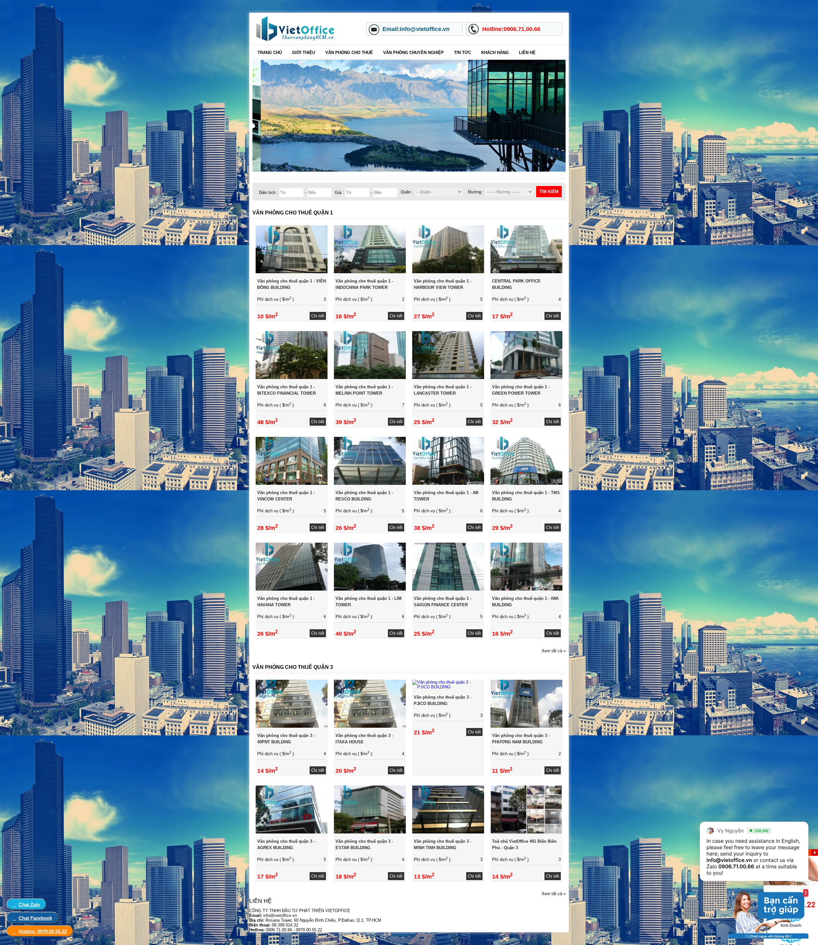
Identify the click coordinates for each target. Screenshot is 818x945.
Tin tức (462, 52)
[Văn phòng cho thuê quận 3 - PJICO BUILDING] (448, 687)
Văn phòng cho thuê (349, 52)
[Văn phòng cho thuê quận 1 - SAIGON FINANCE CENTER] (448, 589)
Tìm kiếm (549, 191)
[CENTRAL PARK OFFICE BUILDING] (526, 271)
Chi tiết (317, 316)
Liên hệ (527, 52)
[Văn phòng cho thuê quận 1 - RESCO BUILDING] (370, 483)
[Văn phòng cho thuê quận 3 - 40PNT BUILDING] (292, 726)
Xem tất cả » (554, 650)
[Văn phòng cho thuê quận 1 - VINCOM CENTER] (292, 483)
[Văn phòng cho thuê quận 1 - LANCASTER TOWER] (448, 377)
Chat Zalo (29, 904)
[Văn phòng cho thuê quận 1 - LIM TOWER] (370, 589)
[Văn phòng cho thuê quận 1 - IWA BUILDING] (526, 589)
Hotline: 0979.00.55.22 (43, 931)
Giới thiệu (303, 52)
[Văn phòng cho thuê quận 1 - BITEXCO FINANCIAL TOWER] (292, 377)
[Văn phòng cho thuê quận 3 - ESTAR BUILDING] (370, 832)
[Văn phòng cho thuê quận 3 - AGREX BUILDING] (292, 832)
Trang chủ (270, 52)
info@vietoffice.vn (729, 860)
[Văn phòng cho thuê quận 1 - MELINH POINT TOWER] (370, 377)
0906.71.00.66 (736, 866)
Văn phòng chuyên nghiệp (413, 52)
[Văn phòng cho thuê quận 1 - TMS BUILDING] (526, 483)
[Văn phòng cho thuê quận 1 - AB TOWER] (448, 483)
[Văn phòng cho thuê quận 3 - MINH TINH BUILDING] (448, 832)
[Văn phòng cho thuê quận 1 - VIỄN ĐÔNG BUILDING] (292, 271)
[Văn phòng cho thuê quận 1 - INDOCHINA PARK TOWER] (370, 271)
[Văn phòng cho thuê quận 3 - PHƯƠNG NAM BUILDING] (526, 726)
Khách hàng (495, 52)
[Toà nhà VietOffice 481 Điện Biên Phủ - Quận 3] (526, 832)
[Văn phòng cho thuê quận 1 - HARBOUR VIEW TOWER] (448, 271)
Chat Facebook (35, 918)
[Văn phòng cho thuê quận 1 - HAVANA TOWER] (292, 589)
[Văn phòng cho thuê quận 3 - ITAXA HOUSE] (370, 726)
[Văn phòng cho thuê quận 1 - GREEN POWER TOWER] (526, 377)
